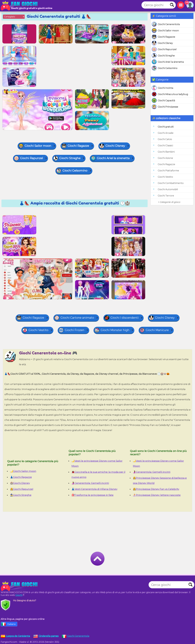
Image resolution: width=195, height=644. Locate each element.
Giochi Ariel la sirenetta (171, 62)
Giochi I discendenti (124, 317)
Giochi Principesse (168, 106)
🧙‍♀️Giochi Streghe (20, 495)
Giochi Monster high (115, 330)
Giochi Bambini (166, 151)
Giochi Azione (165, 158)
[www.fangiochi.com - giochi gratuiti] (20, 586)
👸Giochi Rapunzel (21, 489)
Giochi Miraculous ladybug (173, 94)
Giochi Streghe (166, 55)
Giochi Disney (165, 43)
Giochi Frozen (74, 330)
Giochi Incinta (165, 88)
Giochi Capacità (166, 100)
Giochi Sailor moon (168, 30)
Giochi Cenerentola (169, 24)
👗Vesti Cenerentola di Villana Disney (94, 489)
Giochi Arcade (165, 133)
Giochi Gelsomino (167, 68)
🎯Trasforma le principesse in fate (92, 495)
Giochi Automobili (168, 189)
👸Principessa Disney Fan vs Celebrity (156, 489)
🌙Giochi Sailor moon (23, 471)
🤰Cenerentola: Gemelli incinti (90, 483)
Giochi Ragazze (166, 36)
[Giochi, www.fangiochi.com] (20, 6)
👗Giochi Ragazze (21, 477)
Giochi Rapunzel (167, 49)
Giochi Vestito (165, 176)
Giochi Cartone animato (77, 317)
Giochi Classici (165, 145)
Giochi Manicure (157, 330)
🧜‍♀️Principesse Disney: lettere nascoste (157, 495)
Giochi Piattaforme (168, 170)
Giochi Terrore (166, 195)
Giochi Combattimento (171, 183)
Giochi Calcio (165, 139)
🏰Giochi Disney (20, 483)
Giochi (18, 595)
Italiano (11, 624)
